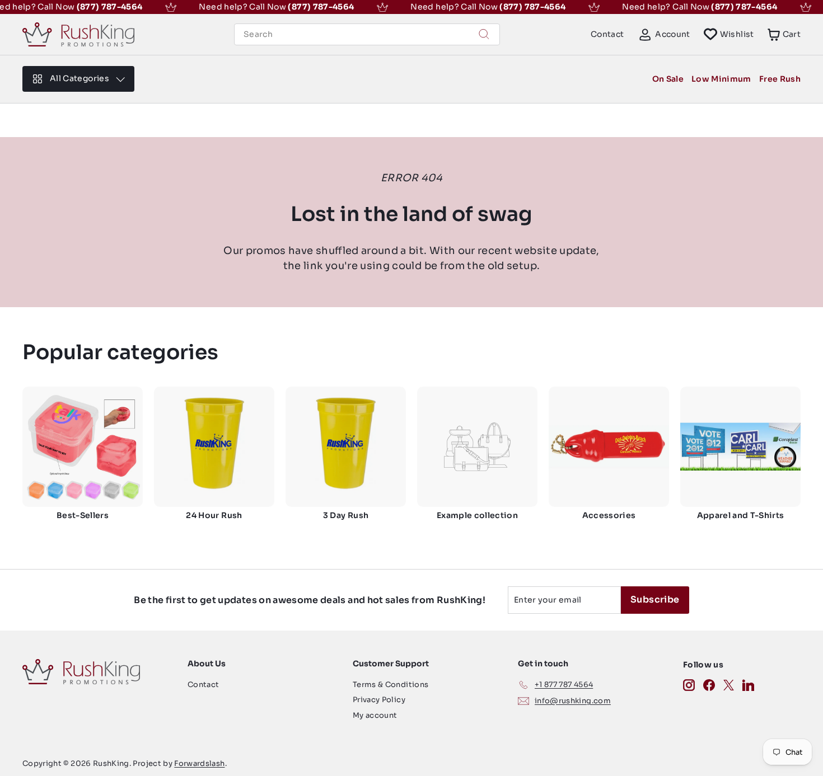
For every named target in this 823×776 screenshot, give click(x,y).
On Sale (668, 79)
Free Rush (780, 79)
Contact (607, 34)
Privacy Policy (379, 699)
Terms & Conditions (390, 684)
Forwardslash (199, 763)
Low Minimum (721, 79)
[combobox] (367, 34)
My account (375, 715)
